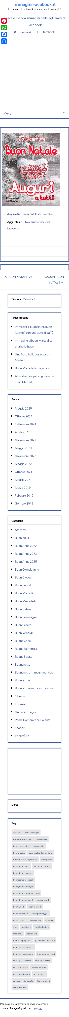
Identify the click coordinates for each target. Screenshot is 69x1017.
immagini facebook (22, 960)
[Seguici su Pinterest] (23, 34)
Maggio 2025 (23, 408)
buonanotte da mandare (40, 853)
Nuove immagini (25, 712)
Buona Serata (23, 657)
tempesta (28, 981)
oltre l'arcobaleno (21, 974)
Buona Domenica (26, 649)
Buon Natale (23, 609)
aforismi (17, 832)
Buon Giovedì (23, 577)
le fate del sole (39, 967)
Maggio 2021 (23, 480)
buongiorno (46, 859)
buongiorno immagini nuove (26, 893)
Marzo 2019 (23, 488)
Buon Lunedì (23, 585)
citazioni (49, 920)
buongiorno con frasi (22, 873)
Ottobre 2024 (23, 416)
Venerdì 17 (22, 736)
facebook (13, 228)
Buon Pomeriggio (26, 617)
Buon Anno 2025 (26, 562)
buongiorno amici (21, 866)
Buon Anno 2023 (26, 554)
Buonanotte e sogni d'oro (25, 859)
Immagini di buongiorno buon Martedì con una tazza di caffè (34, 330)
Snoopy (20, 728)
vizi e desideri (19, 987)
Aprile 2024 (22, 432)
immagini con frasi (46, 954)
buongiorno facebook (23, 880)
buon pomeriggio (40, 913)
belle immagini (32, 832)
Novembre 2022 (25, 456)
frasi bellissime (42, 927)
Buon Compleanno (27, 569)
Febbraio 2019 (24, 495)
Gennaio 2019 (24, 503)
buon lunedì (18, 906)
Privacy (38, 1008)
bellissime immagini (22, 839)
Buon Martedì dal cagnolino (32, 368)
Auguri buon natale (54, 280)
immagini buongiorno (23, 954)
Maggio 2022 (23, 464)
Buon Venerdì (24, 633)
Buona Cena (23, 641)
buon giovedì (43, 900)
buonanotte (38, 846)
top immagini (43, 981)
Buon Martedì (24, 593)
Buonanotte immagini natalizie (34, 672)
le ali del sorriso (20, 967)
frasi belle (26, 927)
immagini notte (42, 960)
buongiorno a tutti (42, 866)
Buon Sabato (23, 625)
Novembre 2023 (25, 440)
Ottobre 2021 (23, 472)
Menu (7, 113)
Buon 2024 (22, 538)
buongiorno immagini (23, 886)
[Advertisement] (34, 72)
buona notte (19, 853)
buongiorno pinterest (23, 900)
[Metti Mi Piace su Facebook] (46, 34)
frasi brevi (17, 933)
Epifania (20, 704)
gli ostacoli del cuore (45, 940)
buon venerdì (35, 920)
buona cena (41, 839)
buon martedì (34, 906)
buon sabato (19, 920)
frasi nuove (31, 933)
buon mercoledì (20, 913)
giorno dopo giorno (22, 940)
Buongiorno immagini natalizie (34, 688)
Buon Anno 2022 (26, 546)
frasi (15, 927)
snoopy (16, 981)
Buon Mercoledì (25, 601)
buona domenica (21, 846)
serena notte (40, 974)
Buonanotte (22, 664)
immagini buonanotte (23, 947)
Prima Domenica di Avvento (33, 720)
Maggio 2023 (23, 448)
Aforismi (20, 530)
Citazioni (20, 696)
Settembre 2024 (25, 424)
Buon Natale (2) (19, 277)
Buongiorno (22, 680)
